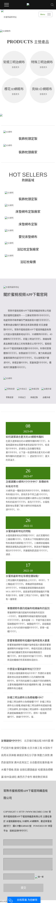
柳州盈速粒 (10, 777)
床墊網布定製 (28, 224)
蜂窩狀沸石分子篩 (27, 755)
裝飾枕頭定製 (28, 138)
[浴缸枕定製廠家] (28, 243)
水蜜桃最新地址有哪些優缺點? (22, 576)
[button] (24, 31)
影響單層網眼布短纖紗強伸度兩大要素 (28, 640)
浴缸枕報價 (28, 262)
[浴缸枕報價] (28, 255)
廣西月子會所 (24, 777)
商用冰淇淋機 (8, 755)
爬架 (16, 769)
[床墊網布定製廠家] (28, 205)
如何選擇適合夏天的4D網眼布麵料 (25, 437)
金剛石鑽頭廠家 (28, 769)
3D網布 (25, 821)
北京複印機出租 (33, 740)
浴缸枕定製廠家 (28, 249)
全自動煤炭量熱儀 (40, 762)
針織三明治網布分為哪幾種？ (26, 697)
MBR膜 (46, 740)
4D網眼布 (34, 821)
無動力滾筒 (43, 755)
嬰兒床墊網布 (28, 237)
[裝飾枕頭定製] (28, 131)
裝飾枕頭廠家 (28, 152)
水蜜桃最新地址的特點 (18, 531)
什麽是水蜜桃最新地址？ (24, 669)
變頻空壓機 (20, 748)
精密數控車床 (40, 777)
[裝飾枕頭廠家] (28, 145)
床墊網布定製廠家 (28, 211)
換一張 (41, 877)
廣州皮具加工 (21, 762)
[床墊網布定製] (28, 218)
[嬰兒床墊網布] (28, 230)
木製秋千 (48, 748)
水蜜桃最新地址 (13, 821)
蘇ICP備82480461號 (22, 826)
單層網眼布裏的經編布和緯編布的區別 (28, 608)
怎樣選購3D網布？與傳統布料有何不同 (27, 484)
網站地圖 (3, 901)
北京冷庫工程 (34, 748)
